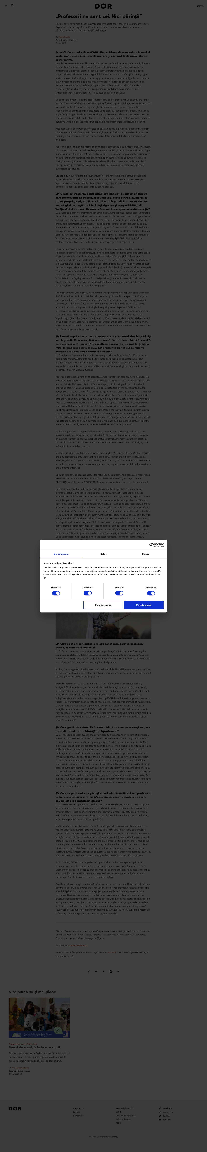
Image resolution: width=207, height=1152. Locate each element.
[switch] (88, 593)
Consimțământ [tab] (61, 554)
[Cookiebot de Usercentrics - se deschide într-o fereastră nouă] (151, 545)
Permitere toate (143, 605)
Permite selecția (103, 605)
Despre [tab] (145, 554)
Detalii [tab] (103, 554)
